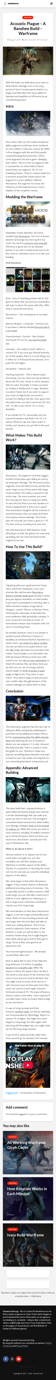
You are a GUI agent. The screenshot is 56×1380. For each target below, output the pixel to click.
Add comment (29, 40)
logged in (23, 1114)
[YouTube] (19, 1359)
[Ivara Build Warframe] (28, 1244)
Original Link (12, 1092)
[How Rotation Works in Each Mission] (28, 1198)
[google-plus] (25, 1359)
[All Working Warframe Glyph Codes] (28, 1152)
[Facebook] (6, 1359)
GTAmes (10, 1168)
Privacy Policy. (22, 1346)
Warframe (28, 17)
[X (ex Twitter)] (12, 1359)
